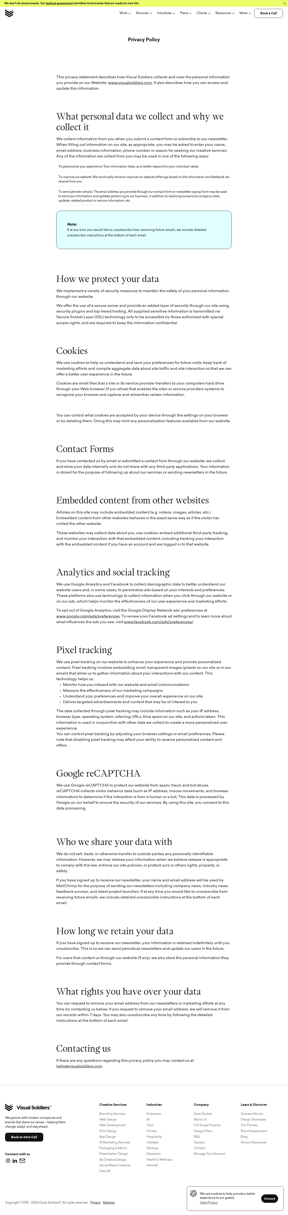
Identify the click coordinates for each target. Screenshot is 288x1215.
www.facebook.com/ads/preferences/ (158, 622)
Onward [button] (269, 1198)
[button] (209, 1203)
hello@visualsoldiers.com (79, 1066)
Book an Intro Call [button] (24, 1137)
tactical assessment (59, 3)
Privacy (95, 1202)
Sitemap (109, 1202)
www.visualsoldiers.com (130, 83)
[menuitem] (125, 13)
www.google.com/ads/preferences (88, 616)
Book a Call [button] (268, 13)
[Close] (284, 3)
